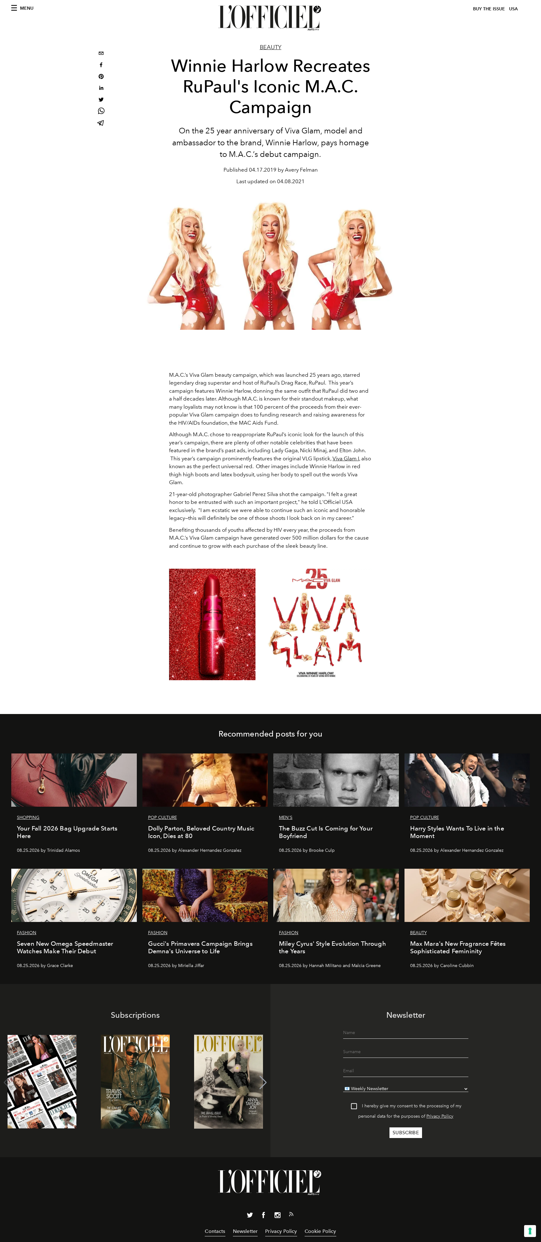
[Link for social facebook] (263, 1216)
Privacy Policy (439, 1116)
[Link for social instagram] (277, 1216)
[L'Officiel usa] (270, 18)
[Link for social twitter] (250, 1216)
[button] (263, 1082)
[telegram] (101, 123)
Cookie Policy (320, 1231)
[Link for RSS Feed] (291, 1215)
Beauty (270, 47)
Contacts (215, 1231)
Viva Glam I (345, 458)
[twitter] (101, 100)
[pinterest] (101, 77)
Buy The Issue (489, 9)
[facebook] (101, 65)
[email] (101, 54)
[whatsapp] (101, 112)
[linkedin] (101, 89)
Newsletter (245, 1231)
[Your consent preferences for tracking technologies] (530, 1231)
